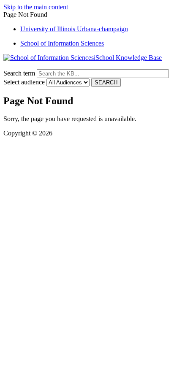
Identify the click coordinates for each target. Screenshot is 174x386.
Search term (19, 73)
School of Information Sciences (62, 43)
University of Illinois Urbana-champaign (74, 28)
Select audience (24, 82)
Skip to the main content (35, 7)
